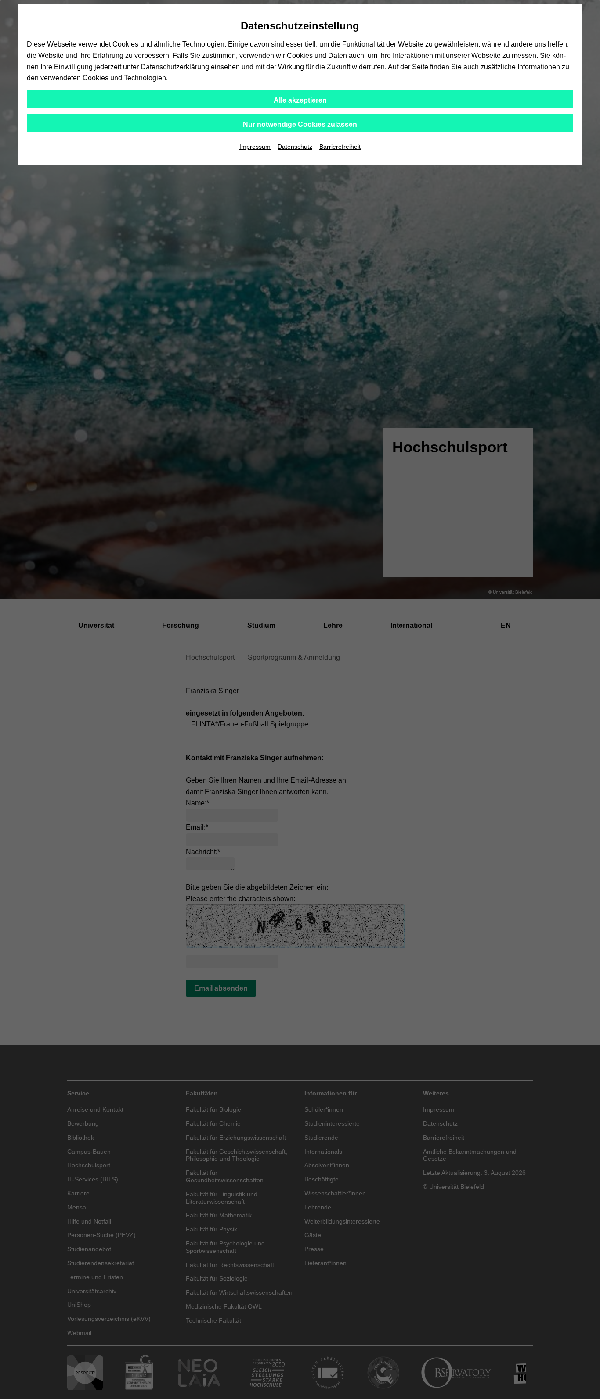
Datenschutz (295, 146)
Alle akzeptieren (300, 100)
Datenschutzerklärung (175, 67)
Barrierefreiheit (340, 146)
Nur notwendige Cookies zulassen (300, 124)
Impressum (255, 146)
